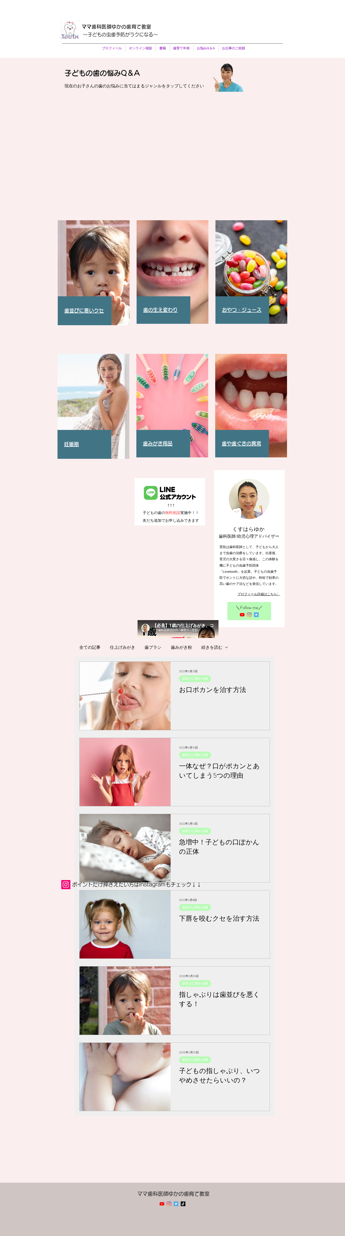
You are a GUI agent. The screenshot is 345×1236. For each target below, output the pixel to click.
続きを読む (211, 647)
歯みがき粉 (181, 647)
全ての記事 (89, 647)
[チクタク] (183, 1203)
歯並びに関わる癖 (195, 678)
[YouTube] (242, 614)
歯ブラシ (153, 647)
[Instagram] (249, 614)
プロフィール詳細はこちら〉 (259, 594)
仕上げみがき (122, 647)
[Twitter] (256, 614)
